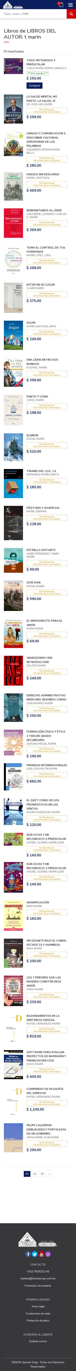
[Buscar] (71, 14)
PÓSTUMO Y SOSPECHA (43, 508)
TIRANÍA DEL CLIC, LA (41, 471)
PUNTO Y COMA (37, 396)
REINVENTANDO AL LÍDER (44, 210)
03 (42, 1174)
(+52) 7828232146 (38, 1271)
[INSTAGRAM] (48, 1254)
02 (34, 1174)
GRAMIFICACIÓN (38, 902)
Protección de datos (38, 1320)
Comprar (34, 85)
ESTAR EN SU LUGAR (41, 285)
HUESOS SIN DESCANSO (43, 174)
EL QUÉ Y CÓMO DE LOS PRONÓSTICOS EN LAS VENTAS (43, 804)
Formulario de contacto (38, 1286)
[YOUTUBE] (41, 1254)
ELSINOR (32, 435)
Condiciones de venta (38, 1313)
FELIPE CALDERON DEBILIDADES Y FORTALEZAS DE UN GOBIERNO (46, 1129)
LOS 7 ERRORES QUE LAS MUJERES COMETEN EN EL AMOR (44, 982)
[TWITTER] (35, 1254)
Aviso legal (38, 1306)
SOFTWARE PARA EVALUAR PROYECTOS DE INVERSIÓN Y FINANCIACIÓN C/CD (46, 1056)
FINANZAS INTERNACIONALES (47, 765)
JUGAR (31, 323)
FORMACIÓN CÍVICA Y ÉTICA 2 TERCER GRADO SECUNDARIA (46, 736)
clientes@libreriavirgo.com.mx (38, 1278)
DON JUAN (34, 582)
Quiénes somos (38, 1341)
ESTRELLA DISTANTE (41, 550)
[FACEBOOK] (28, 1254)
